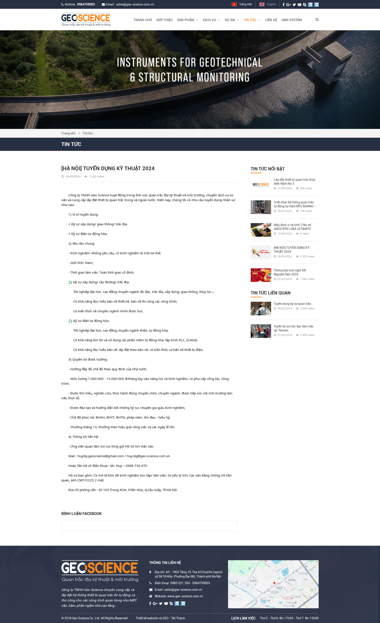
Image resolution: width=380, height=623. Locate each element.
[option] (190, 79)
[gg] (288, 4)
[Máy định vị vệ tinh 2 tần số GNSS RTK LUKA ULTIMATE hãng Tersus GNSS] (261, 230)
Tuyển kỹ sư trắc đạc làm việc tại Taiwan (294, 328)
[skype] (304, 4)
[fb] (284, 4)
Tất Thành (178, 618)
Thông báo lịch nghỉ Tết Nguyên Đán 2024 (290, 272)
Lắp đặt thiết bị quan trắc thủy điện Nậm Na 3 (294, 181)
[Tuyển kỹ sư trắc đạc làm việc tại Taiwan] (261, 331)
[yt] (299, 4)
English (271, 4)
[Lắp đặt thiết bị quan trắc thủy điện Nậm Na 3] (261, 184)
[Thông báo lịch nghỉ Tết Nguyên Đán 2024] (261, 275)
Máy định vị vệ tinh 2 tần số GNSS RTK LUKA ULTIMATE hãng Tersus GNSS (292, 227)
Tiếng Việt (245, 4)
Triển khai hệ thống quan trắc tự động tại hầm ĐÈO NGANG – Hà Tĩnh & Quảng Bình (295, 204)
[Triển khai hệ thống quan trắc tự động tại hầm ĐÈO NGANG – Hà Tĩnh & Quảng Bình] (261, 207)
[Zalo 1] (310, 4)
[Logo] (94, 19)
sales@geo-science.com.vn (135, 4)
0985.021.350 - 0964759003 (190, 583)
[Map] (273, 584)
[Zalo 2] (316, 4)
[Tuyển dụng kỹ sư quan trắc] (261, 308)
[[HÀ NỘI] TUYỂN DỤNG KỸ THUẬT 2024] (261, 252)
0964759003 (86, 4)
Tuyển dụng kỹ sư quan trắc (292, 303)
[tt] (294, 4)
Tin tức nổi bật (268, 169)
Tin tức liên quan (270, 293)
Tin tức (88, 133)
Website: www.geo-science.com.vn (179, 596)
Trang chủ (68, 133)
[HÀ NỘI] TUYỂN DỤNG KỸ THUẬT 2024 (291, 249)
